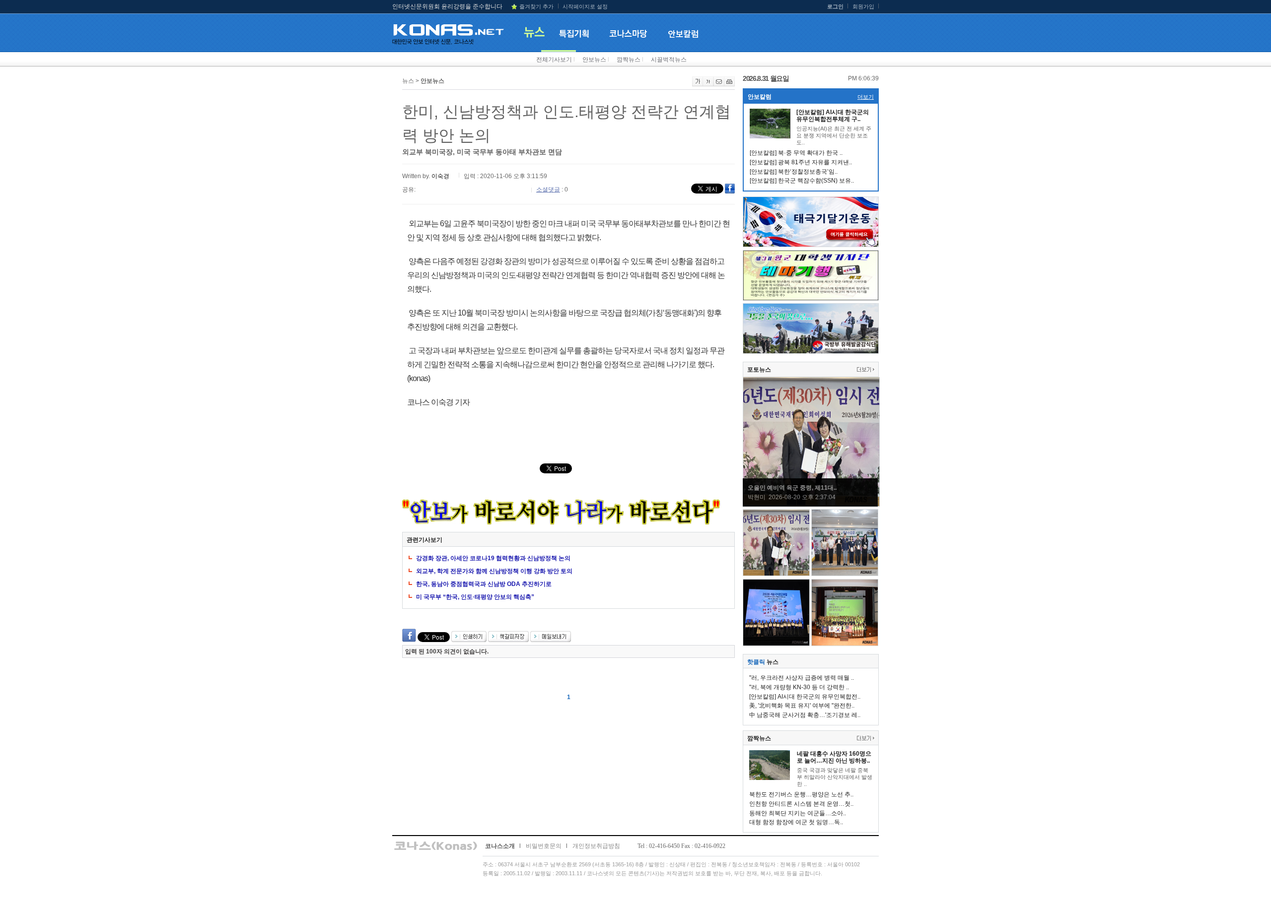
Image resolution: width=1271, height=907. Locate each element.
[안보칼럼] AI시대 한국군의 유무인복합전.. (804, 696)
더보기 (865, 97)
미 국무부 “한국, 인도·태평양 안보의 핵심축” (475, 596)
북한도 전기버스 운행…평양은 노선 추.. (801, 794)
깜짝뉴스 (628, 59)
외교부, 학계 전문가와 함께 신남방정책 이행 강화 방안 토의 (494, 571)
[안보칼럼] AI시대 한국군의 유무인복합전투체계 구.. (832, 116)
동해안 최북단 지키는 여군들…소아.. (797, 813)
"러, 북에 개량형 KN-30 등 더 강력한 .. (799, 687)
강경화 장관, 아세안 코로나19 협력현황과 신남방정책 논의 (493, 558)
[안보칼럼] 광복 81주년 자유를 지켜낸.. (801, 162)
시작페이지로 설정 (585, 6)
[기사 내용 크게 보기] (697, 84)
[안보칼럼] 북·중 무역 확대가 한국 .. (796, 152)
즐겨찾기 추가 (536, 6)
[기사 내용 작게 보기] (708, 84)
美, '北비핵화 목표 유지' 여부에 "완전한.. (801, 705)
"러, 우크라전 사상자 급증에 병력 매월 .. (801, 677)
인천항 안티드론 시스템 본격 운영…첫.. (801, 803)
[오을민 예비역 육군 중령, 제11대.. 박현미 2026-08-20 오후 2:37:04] (811, 504)
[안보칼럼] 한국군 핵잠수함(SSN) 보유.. (802, 180)
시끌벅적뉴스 (669, 59)
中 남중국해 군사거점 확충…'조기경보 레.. (804, 715)
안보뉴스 (594, 59)
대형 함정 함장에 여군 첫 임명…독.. (796, 822)
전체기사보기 (554, 59)
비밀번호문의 (544, 845)
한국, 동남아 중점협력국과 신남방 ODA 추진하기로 (484, 584)
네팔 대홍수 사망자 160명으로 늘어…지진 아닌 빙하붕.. (834, 757)
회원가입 (863, 6)
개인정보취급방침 (596, 845)
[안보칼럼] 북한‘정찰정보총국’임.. (794, 171)
